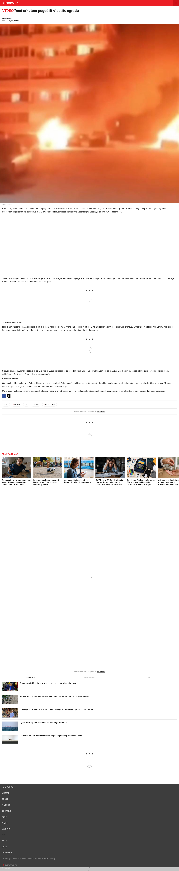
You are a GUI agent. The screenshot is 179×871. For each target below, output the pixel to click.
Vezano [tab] (148, 677)
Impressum (39, 859)
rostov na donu (49, 404)
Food (4, 817)
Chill (4, 847)
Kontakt (30, 859)
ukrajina (16, 404)
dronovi (36, 404)
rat (26, 404)
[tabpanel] (89, 714)
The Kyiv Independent (111, 212)
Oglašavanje (6, 859)
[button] (176, 3)
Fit (3, 835)
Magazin (6, 805)
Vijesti (5, 793)
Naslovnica (8, 787)
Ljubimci (6, 829)
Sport (5, 799)
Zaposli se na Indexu (19, 859)
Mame (5, 823)
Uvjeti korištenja (50, 859)
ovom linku (101, 412)
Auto (4, 841)
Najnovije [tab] (31, 677)
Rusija (6, 404)
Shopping (6, 811)
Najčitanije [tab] (89, 677)
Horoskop (7, 853)
